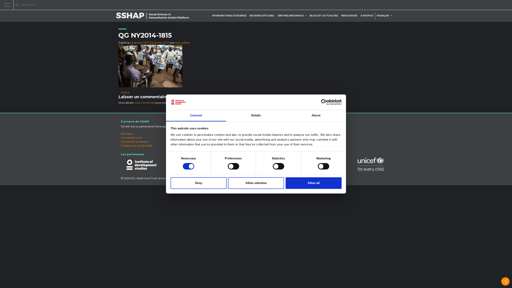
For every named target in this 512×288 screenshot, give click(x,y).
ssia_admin (182, 42)
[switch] (233, 166)
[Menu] (8, 5)
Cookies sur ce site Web (137, 145)
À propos (367, 15)
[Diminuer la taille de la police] (458, 5)
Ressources (349, 15)
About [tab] (316, 115)
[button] (306, 16)
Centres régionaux (290, 15)
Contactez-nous (131, 137)
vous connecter (144, 102)
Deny (198, 183)
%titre (126, 92)
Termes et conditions (134, 141)
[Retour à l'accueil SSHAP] (490, 5)
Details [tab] (256, 115)
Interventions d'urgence (229, 15)
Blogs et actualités (324, 15)
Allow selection (256, 183)
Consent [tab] (196, 115)
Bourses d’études (262, 15)
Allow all (314, 183)
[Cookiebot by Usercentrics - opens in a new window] (324, 102)
